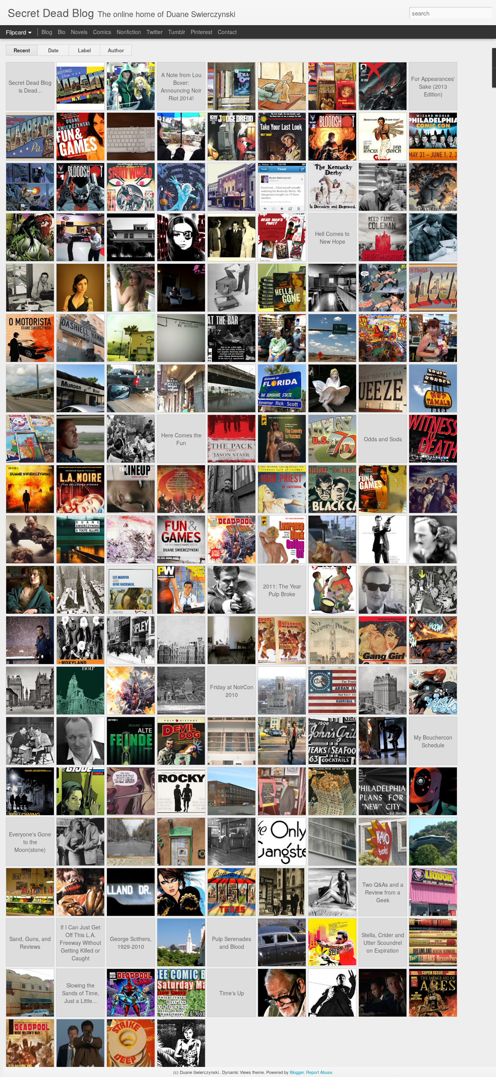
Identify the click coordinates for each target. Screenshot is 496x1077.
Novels (79, 32)
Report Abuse (319, 1072)
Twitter (154, 32)
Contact (227, 32)
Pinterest (201, 32)
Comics (102, 32)
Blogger (297, 1072)
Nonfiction (129, 32)
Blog (46, 32)
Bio (61, 32)
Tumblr (176, 32)
